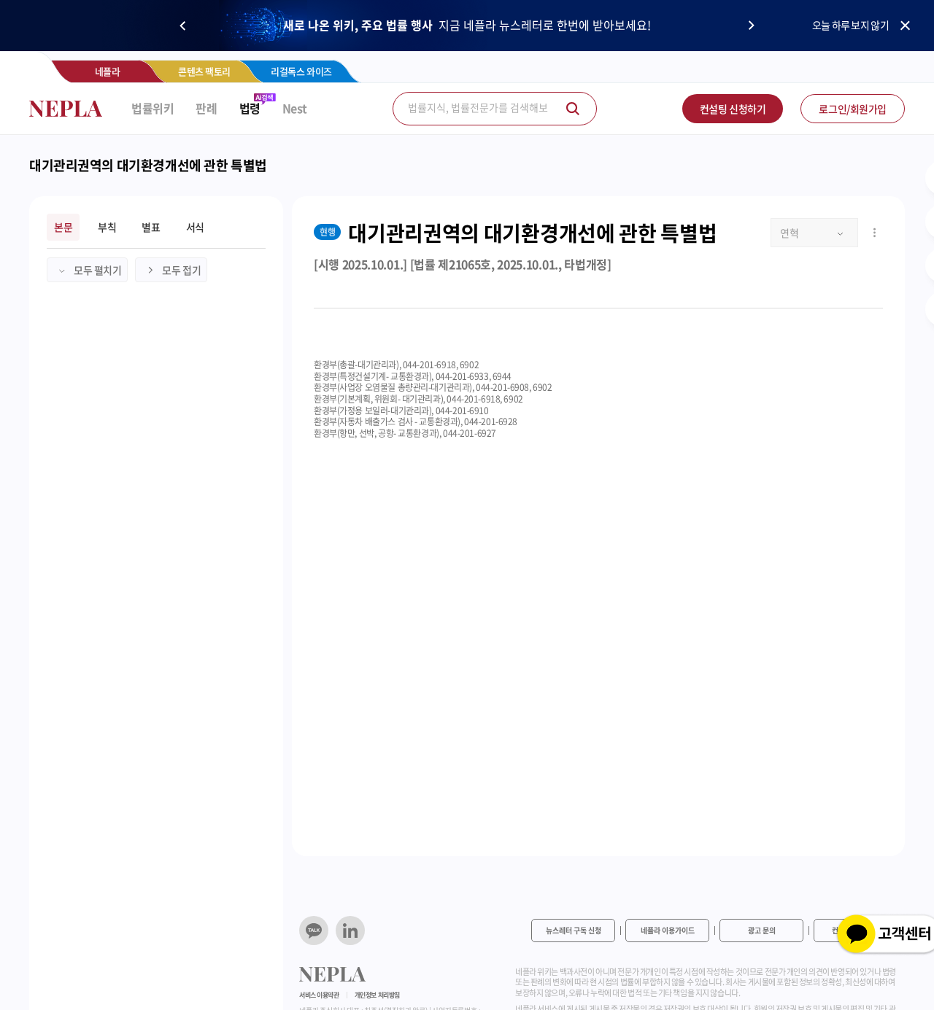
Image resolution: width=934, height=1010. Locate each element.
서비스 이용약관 (319, 995)
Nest (294, 108)
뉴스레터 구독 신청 (573, 930)
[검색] (573, 108)
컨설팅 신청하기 (733, 108)
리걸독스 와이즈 (301, 71)
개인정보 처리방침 (377, 995)
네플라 (107, 71)
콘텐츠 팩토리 (204, 71)
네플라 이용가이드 (668, 930)
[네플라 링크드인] (350, 930)
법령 (249, 108)
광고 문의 (762, 930)
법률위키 (152, 108)
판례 (206, 108)
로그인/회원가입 (853, 108)
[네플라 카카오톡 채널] (313, 930)
